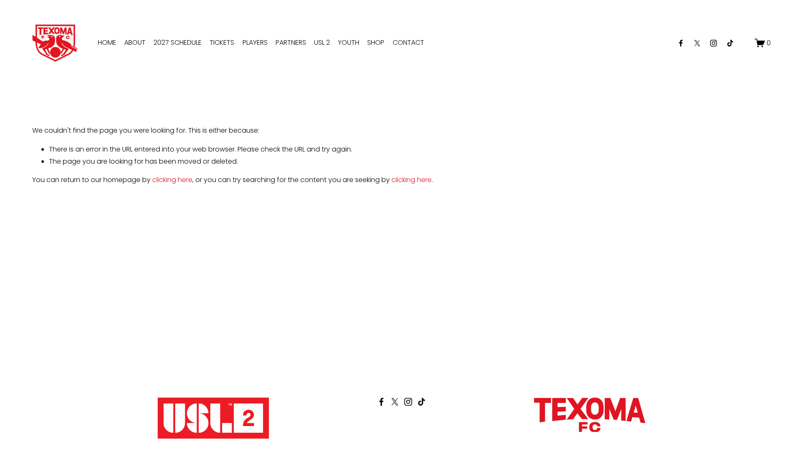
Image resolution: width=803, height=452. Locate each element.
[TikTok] (730, 43)
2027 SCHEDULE (177, 42)
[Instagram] (713, 43)
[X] (697, 43)
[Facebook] (681, 43)
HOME (107, 42)
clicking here (172, 180)
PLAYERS (255, 42)
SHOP (375, 42)
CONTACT (408, 42)
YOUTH (348, 42)
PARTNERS (291, 42)
